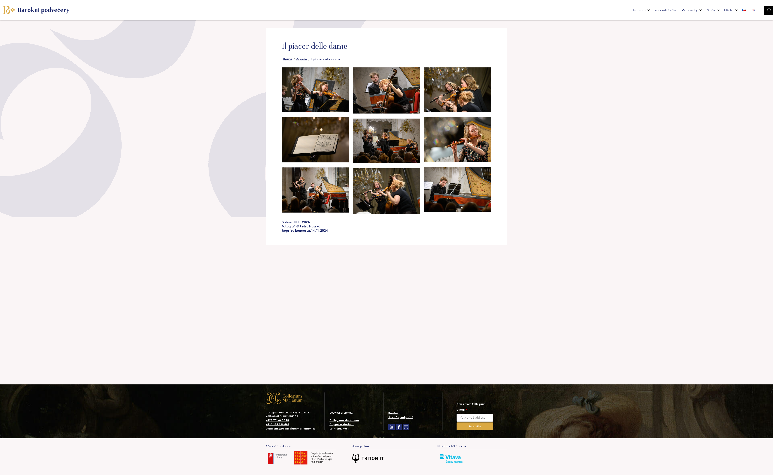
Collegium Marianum (344, 420)
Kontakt (394, 413)
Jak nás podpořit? (400, 417)
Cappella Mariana (342, 424)
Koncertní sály (665, 10)
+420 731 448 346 (277, 420)
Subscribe (474, 426)
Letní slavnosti (339, 428)
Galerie (301, 59)
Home (287, 59)
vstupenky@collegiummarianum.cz (290, 428)
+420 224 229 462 (277, 424)
